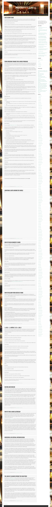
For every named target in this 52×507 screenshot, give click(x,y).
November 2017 (40, 235)
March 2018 (39, 229)
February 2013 (40, 326)
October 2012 (40, 332)
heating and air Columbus (8, 395)
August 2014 (39, 297)
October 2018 (40, 218)
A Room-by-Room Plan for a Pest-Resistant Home (42, 28)
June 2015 (39, 281)
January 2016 (40, 270)
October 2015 (40, 275)
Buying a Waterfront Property (42, 84)
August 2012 (39, 335)
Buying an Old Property (41, 79)
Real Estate (39, 64)
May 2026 (39, 100)
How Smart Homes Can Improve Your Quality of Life (42, 47)
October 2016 (40, 256)
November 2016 (40, 254)
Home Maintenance (40, 51)
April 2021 (39, 170)
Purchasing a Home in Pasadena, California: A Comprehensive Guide (42, 42)
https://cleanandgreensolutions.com (17, 281)
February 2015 (40, 288)
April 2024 (39, 121)
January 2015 (40, 289)
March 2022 (39, 153)
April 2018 (39, 227)
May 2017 (39, 245)
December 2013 (40, 310)
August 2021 (39, 164)
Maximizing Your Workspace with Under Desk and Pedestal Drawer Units (42, 30)
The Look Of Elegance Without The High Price (16, 476)
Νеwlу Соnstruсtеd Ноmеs (13, 327)
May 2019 (39, 207)
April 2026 (39, 102)
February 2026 (40, 105)
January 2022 (40, 156)
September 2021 (40, 162)
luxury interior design (13, 478)
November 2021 (40, 159)
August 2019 (39, 202)
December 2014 (40, 291)
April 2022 (39, 151)
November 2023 (40, 126)
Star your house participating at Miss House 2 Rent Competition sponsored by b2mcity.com (42, 86)
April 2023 (39, 132)
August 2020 (40, 183)
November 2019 (40, 197)
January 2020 (40, 194)
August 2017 (39, 240)
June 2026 (39, 99)
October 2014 (40, 294)
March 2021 (39, 172)
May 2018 (39, 226)
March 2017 (39, 248)
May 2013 (39, 321)
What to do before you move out (42, 90)
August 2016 (39, 259)
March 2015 (39, 286)
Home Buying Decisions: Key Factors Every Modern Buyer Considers (43, 49)
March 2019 (39, 210)
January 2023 (40, 137)
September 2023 (40, 127)
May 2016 (39, 264)
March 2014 (39, 305)
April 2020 (39, 189)
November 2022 (40, 140)
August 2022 (39, 145)
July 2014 (39, 299)
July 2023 (39, 129)
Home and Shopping (7, 57)
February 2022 (40, 154)
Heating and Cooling (10, 387)
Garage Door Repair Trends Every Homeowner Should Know (42, 53)
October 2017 (40, 237)
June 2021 (39, 167)
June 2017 (39, 243)
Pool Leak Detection (41, 73)
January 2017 (40, 251)
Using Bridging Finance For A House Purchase (16, 61)
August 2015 (39, 278)
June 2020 (39, 186)
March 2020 (39, 191)
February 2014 (40, 307)
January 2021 (40, 175)
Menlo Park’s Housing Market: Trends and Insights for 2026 (42, 39)
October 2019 (40, 199)
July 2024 (39, 118)
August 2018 (39, 221)
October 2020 (40, 180)
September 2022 (40, 143)
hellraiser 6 (6, 295)
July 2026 (39, 97)
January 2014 (40, 308)
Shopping (39, 66)
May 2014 (39, 302)
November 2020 (40, 178)
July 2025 (39, 110)
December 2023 (40, 124)
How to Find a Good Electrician (12, 412)
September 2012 (40, 334)
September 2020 (40, 181)
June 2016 (39, 262)
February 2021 (40, 173)
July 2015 (39, 280)
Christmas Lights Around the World (14, 190)
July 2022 (39, 146)
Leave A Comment (17, 57)
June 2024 (39, 119)
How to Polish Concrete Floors (12, 242)
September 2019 (40, 200)
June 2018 (39, 224)
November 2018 (40, 216)
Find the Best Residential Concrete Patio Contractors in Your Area (42, 77)
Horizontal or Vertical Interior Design (15, 437)
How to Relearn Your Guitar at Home (14, 293)
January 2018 (40, 232)
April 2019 (39, 208)
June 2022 (39, 148)
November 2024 (40, 116)
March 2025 (39, 113)
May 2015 (39, 283)
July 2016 (39, 261)
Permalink (21, 57)
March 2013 (39, 324)
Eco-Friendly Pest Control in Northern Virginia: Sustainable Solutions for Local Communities (42, 37)
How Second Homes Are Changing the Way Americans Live (42, 44)
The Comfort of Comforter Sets (42, 83)
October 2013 (40, 313)
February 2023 (40, 135)
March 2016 (39, 267)
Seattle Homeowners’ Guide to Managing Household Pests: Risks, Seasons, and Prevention (42, 34)
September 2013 (40, 315)
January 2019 (40, 213)
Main (39, 61)
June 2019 (39, 205)
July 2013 (39, 318)
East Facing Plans (9, 17)
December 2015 (40, 272)
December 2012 (40, 329)
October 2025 (40, 108)
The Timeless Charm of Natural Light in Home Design (42, 55)
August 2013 (39, 316)
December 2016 (40, 253)
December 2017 (40, 234)
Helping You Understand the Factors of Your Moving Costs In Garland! (42, 81)
